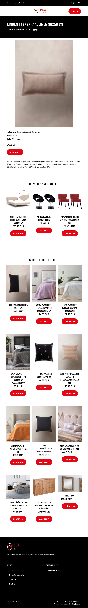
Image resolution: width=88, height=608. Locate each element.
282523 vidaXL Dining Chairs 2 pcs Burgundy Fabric (70, 220)
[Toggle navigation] (10, 11)
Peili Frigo (69, 495)
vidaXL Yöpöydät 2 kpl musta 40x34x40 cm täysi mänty (18, 505)
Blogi (13, 584)
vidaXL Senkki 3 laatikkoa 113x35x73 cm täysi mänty (44, 505)
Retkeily (14, 579)
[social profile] (23, 3)
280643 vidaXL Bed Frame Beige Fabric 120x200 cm (18, 220)
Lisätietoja (15, 152)
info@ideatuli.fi (75, 3)
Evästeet (76, 601)
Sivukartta (76, 604)
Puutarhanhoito (17, 575)
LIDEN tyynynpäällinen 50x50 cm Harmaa (44, 448)
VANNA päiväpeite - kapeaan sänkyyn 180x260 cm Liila (44, 308)
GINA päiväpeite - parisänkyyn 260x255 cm (18, 448)
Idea (12, 570)
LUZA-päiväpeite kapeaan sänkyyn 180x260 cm (69, 308)
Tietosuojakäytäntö (62, 604)
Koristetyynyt (32, 29)
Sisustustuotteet (16, 29)
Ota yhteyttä (67, 601)
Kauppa (75, 11)
